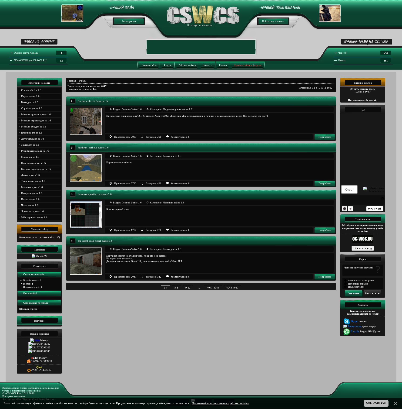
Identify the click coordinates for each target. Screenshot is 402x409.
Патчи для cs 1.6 (30, 199)
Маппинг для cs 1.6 (32, 187)
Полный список (28, 308)
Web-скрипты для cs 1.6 (34, 217)
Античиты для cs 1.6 (32, 138)
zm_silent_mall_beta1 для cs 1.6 (95, 240)
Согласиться (376, 402)
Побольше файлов (358, 283)
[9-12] (188, 285)
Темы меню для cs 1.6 (33, 181)
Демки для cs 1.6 (30, 175)
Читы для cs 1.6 (29, 205)
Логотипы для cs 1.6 (32, 211)
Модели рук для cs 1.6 (33, 126)
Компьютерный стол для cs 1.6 (95, 194)
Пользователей (356, 286)
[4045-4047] (232, 285)
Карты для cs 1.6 (30, 96)
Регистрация (129, 21)
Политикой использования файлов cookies (220, 403)
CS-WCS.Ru (13, 393)
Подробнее (324, 136)
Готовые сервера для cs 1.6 (36, 169)
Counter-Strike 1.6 (31, 90)
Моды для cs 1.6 (30, 156)
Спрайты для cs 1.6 (31, 108)
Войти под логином (273, 21)
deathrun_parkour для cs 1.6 (93, 147)
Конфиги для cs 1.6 (31, 193)
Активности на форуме (361, 280)
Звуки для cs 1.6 (30, 144)
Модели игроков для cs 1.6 (36, 120)
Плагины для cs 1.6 (31, 132)
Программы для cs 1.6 (33, 163)
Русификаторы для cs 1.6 (35, 150)
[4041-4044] (213, 285)
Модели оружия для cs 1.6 (36, 114)
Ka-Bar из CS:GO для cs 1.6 (93, 101)
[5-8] (176, 285)
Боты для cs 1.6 (29, 102)
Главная (71, 80)
